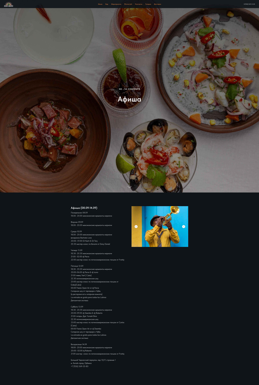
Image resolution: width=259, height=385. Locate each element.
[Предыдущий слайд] (136, 226)
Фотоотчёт (128, 4)
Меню (100, 4)
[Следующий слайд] (183, 226)
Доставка (157, 4)
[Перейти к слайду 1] (159, 243)
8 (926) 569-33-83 (249, 4)
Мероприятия (116, 4)
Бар (106, 4)
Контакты (138, 4)
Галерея (148, 4)
